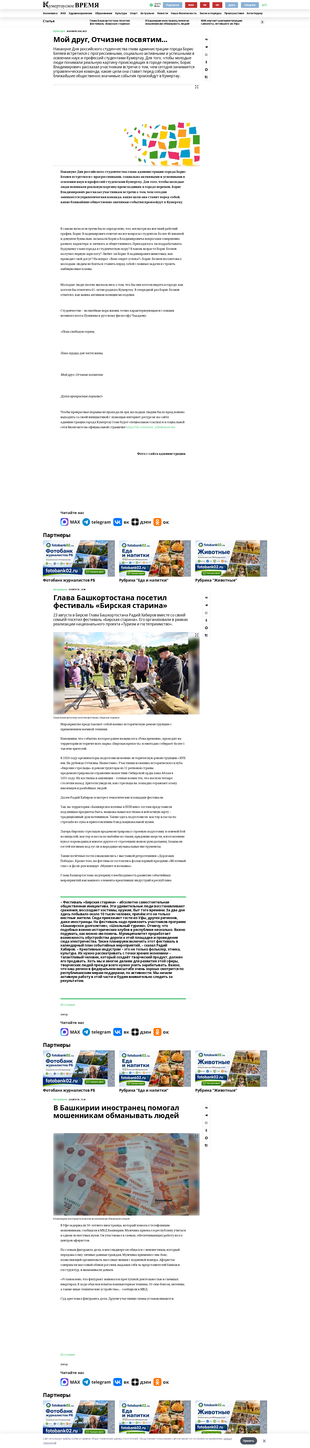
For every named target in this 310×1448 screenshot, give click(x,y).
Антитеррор (254, 13)
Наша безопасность (184, 13)
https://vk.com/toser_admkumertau (150, 427)
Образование (103, 13)
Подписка (172, 5)
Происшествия (234, 13)
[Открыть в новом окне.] (70, 522)
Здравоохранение (80, 13)
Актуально (147, 13)
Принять (248, 1440)
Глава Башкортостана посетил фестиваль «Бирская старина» (110, 22)
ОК (217, 5)
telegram (250, 5)
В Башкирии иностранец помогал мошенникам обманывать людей (167, 22)
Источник (67, 1005)
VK (204, 5)
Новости (162, 13)
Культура (121, 13)
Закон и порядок (211, 13)
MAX (191, 5)
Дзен (231, 5)
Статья (48, 21)
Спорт (134, 13)
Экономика (50, 13)
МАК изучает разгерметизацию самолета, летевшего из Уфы (221, 22)
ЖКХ (63, 13)
